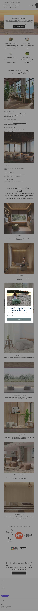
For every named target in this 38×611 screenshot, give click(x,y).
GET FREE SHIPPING (19, 319)
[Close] (32, 289)
